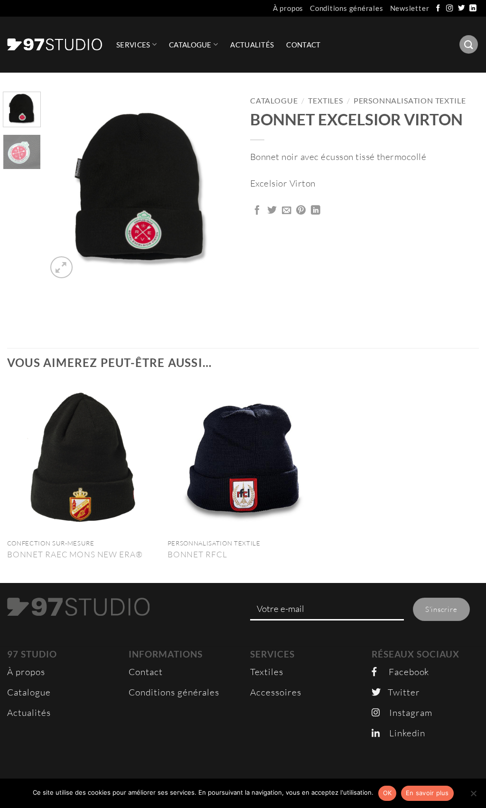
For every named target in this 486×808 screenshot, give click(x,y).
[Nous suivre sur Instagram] (450, 8)
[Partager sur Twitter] (272, 211)
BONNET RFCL (197, 554)
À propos (288, 8)
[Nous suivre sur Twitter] (462, 8)
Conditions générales (346, 8)
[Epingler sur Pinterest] (301, 211)
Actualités (252, 44)
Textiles (325, 100)
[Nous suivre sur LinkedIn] (473, 8)
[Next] (220, 186)
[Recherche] (468, 44)
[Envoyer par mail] (287, 211)
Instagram (406, 712)
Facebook (403, 671)
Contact (303, 44)
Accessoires (275, 692)
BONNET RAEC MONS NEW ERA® (75, 554)
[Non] (473, 796)
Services (133, 44)
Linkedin (402, 733)
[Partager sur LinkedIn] (316, 211)
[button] (61, 267)
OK (387, 793)
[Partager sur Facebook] (257, 211)
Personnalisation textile (410, 100)
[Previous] (62, 186)
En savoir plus (427, 793)
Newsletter (410, 8)
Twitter (400, 692)
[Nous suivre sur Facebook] (438, 8)
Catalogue (190, 44)
